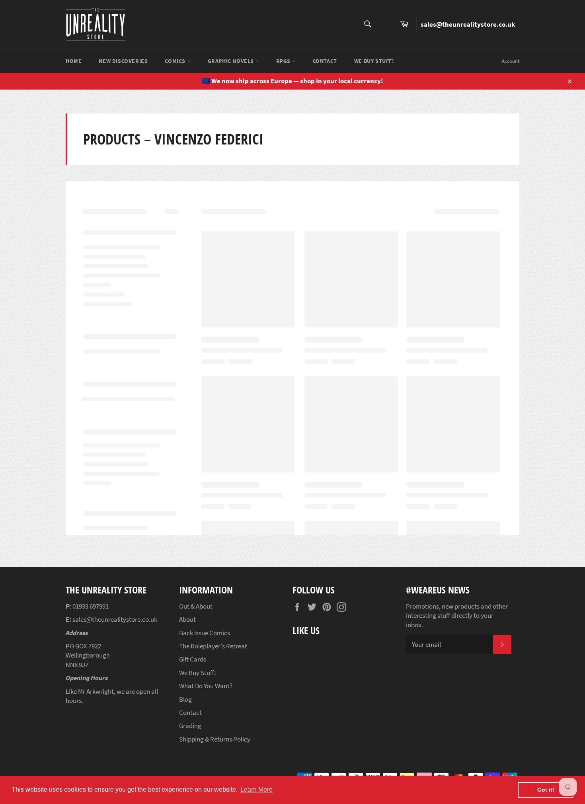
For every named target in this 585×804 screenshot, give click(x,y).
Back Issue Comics (204, 632)
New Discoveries (123, 60)
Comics (176, 60)
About (187, 619)
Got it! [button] (545, 789)
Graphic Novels (231, 60)
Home (74, 60)
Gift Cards (192, 659)
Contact (325, 60)
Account (510, 61)
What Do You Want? (205, 685)
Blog (185, 699)
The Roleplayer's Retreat (213, 646)
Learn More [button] (256, 789)
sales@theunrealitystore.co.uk (468, 24)
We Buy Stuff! (374, 60)
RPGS (284, 60)
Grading (190, 725)
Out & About (196, 606)
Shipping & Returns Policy (214, 739)
